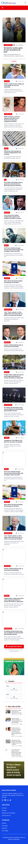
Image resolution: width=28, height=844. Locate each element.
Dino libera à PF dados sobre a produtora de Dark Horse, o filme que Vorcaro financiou (13, 184)
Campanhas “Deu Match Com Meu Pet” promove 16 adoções (13, 441)
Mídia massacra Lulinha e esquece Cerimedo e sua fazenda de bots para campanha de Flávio (12, 119)
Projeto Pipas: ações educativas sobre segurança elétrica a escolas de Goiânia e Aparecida (13, 376)
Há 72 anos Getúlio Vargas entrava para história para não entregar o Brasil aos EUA (13, 249)
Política (4, 823)
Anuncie (4, 808)
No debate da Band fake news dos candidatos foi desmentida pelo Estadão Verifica (13, 409)
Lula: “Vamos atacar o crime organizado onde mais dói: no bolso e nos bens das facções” (13, 313)
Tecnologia (5, 830)
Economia (5, 825)
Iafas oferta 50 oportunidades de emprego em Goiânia (13, 281)
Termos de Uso (6, 815)
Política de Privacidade (8, 813)
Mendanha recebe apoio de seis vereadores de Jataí (13, 50)
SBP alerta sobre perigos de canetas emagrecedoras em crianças (12, 152)
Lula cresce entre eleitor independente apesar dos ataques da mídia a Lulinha (12, 216)
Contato (4, 810)
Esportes (4, 828)
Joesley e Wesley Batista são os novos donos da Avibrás (13, 345)
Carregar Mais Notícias (15, 646)
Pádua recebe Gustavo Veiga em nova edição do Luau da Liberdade (14, 85)
